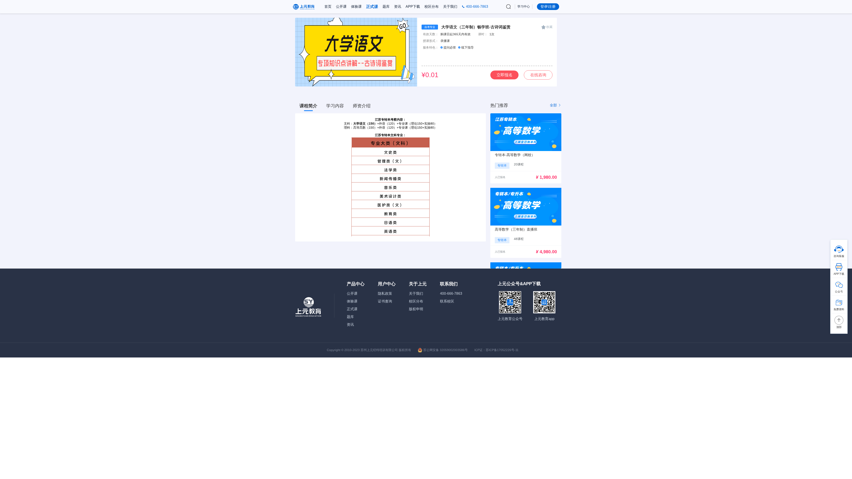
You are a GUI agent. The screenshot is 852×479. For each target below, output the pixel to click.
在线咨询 (538, 75)
